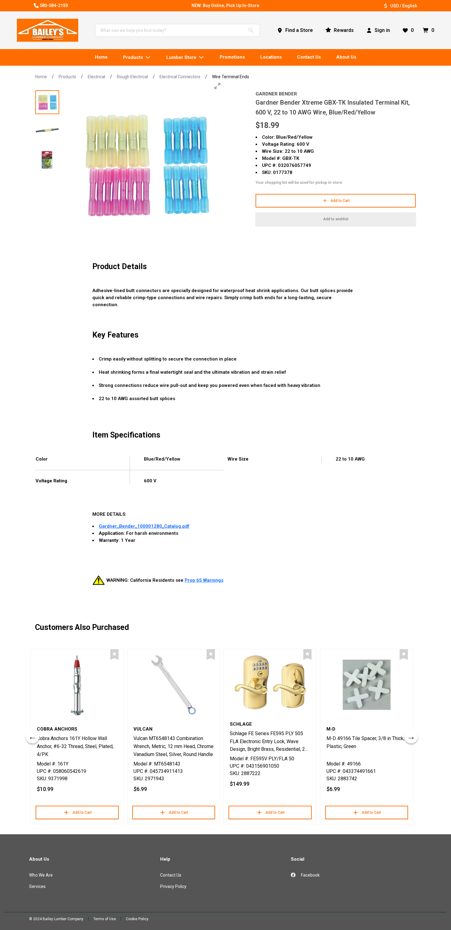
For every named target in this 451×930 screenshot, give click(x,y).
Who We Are (41, 875)
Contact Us (170, 875)
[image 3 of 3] (47, 160)
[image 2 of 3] (47, 131)
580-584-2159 (54, 5)
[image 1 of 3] (47, 102)
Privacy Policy (173, 886)
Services (37, 886)
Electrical (96, 76)
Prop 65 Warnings (204, 580)
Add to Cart (340, 201)
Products (67, 76)
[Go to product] (77, 685)
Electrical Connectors (180, 76)
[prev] (32, 736)
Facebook (310, 875)
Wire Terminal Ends (230, 76)
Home (41, 76)
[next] (411, 736)
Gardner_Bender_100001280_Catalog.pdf (144, 526)
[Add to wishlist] (114, 654)
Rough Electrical (132, 76)
